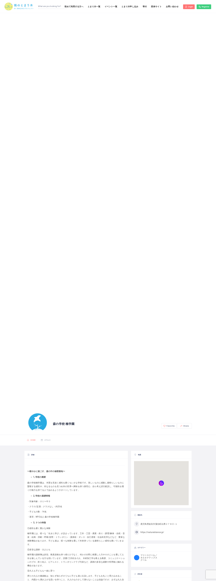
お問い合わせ (172, 6)
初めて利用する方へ (74, 6)
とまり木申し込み (130, 6)
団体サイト (156, 6)
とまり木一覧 (94, 6)
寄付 (145, 6)
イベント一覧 (111, 6)
